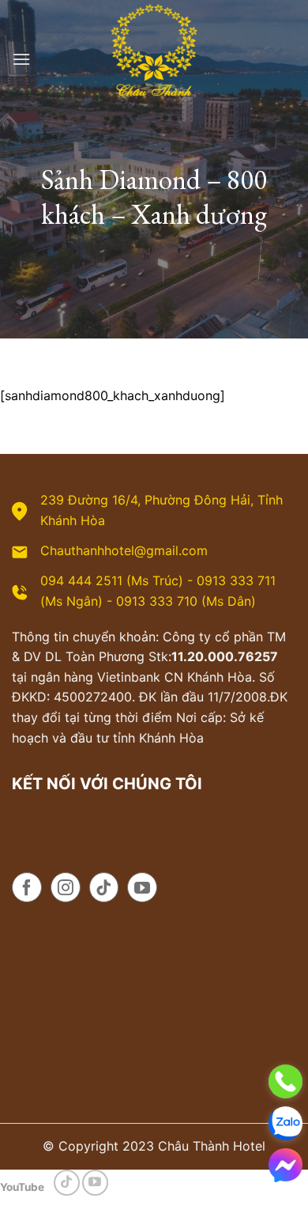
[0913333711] (285, 1123)
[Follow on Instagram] (66, 887)
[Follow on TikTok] (104, 887)
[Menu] (21, 59)
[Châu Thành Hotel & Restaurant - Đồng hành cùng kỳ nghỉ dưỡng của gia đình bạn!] (154, 59)
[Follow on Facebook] (27, 887)
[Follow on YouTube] (142, 887)
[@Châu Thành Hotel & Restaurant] (285, 1165)
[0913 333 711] (285, 1081)
